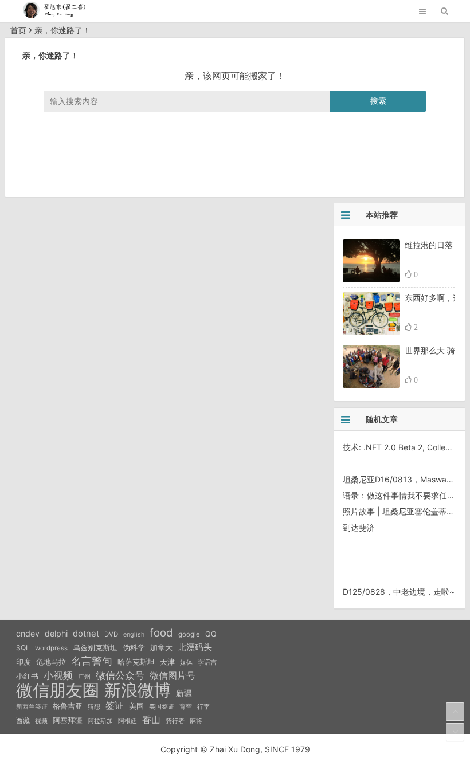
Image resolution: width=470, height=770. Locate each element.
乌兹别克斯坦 (95, 647)
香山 (151, 719)
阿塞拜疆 (68, 720)
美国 (136, 705)
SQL (23, 647)
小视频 (58, 675)
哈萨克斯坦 (136, 662)
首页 (18, 30)
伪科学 (134, 647)
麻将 (196, 721)
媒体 (186, 662)
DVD (111, 634)
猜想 (94, 706)
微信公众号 (120, 675)
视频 (41, 721)
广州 (84, 677)
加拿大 (161, 647)
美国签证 (161, 706)
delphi (56, 633)
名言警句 (91, 661)
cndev (28, 633)
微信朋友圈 (57, 690)
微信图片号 (172, 675)
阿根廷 (127, 721)
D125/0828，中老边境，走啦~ (399, 591)
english (133, 634)
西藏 (23, 720)
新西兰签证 (32, 706)
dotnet (86, 633)
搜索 (378, 100)
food (161, 632)
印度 (23, 662)
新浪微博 (137, 690)
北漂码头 (195, 647)
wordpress (51, 648)
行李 (203, 706)
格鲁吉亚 (68, 706)
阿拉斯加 (100, 721)
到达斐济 (359, 527)
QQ (211, 634)
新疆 (184, 693)
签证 (114, 705)
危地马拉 (51, 661)
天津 (167, 661)
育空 (185, 706)
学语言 (207, 662)
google (189, 634)
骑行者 (175, 721)
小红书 (27, 676)
